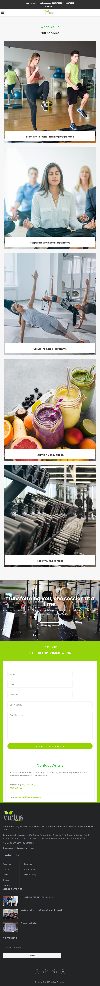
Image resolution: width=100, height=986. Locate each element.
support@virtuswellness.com (38, 3)
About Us (7, 864)
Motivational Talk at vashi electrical (37, 897)
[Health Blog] (10, 901)
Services (28, 864)
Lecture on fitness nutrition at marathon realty (42, 910)
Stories (6, 880)
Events (6, 869)
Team (5, 874)
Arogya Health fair (29, 923)
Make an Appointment (50, 625)
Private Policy (30, 874)
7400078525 (68, 3)
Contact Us (8, 885)
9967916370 (57, 3)
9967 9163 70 (27, 785)
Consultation (30, 869)
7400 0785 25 (16, 788)
